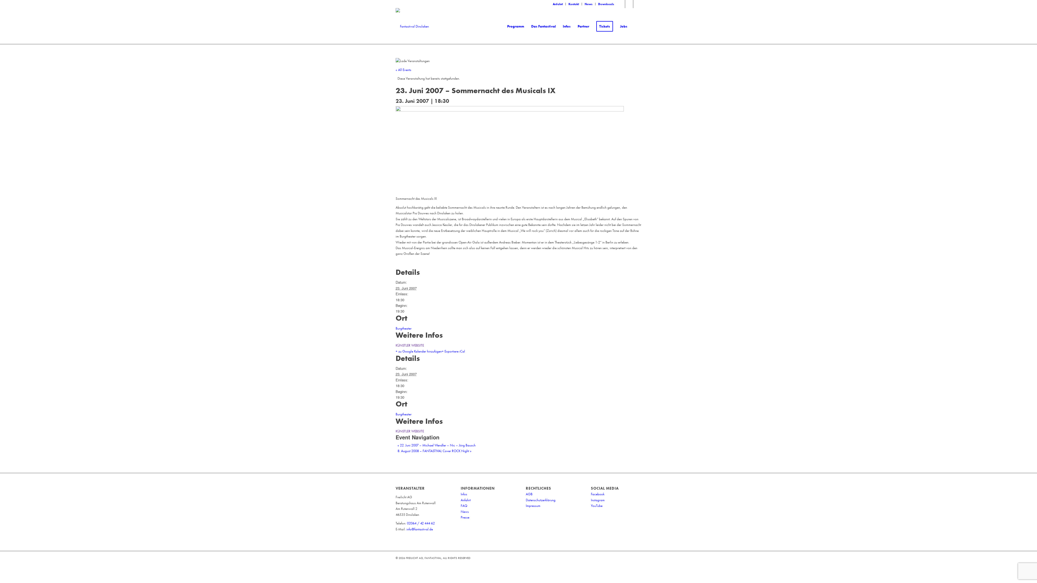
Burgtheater (404, 328)
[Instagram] (629, 4)
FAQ (464, 505)
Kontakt (573, 4)
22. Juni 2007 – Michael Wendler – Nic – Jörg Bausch (437, 445)
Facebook (597, 494)
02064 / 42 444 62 (421, 523)
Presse (465, 517)
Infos (464, 494)
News (588, 4)
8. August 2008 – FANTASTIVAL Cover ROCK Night (435, 451)
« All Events (403, 69)
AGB (529, 494)
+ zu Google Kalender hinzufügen (419, 351)
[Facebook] (621, 4)
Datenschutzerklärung (540, 500)
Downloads (606, 4)
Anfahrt (558, 4)
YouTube (596, 505)
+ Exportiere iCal (453, 351)
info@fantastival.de (419, 529)
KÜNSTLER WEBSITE (410, 345)
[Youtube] (637, 4)
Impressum (533, 505)
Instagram (598, 500)
